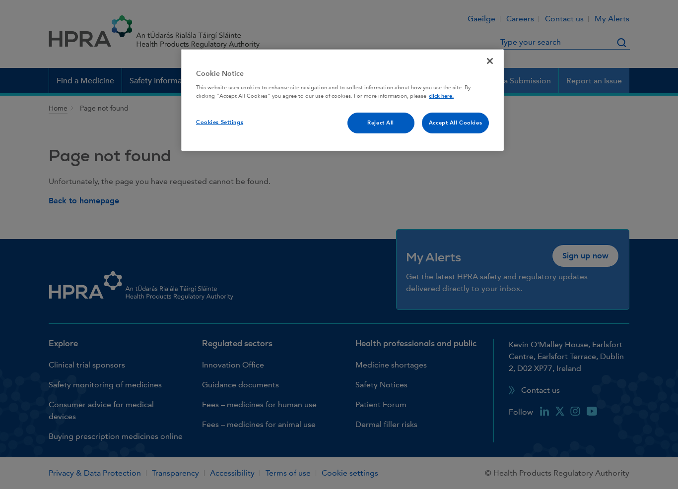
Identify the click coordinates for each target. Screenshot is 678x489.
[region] (342, 100)
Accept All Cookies (455, 123)
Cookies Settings (219, 122)
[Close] (490, 61)
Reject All (380, 123)
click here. (441, 96)
